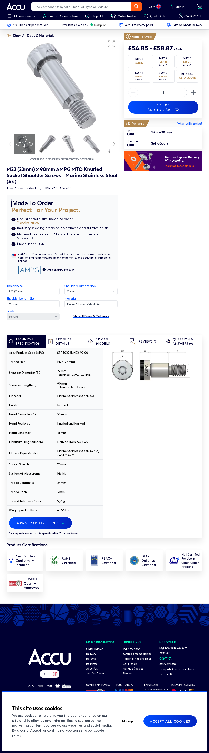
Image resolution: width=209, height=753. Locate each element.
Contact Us (166, 673)
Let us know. (70, 533)
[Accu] (16, 6)
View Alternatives (28, 222)
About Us (92, 668)
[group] (62, 85)
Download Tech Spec (37, 523)
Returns (91, 658)
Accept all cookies (170, 721)
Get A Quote (160, 143)
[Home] (49, 656)
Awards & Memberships (137, 653)
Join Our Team (95, 673)
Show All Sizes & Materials (33, 35)
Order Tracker (94, 648)
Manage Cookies (133, 668)
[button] (111, 44)
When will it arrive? (189, 123)
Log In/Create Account (173, 647)
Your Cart (165, 652)
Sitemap (128, 673)
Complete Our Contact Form (176, 669)
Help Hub (91, 663)
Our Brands (130, 663)
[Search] (136, 6)
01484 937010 (193, 16)
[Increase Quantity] (133, 92)
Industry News (131, 648)
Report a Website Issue (137, 658)
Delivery (91, 653)
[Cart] (199, 6)
